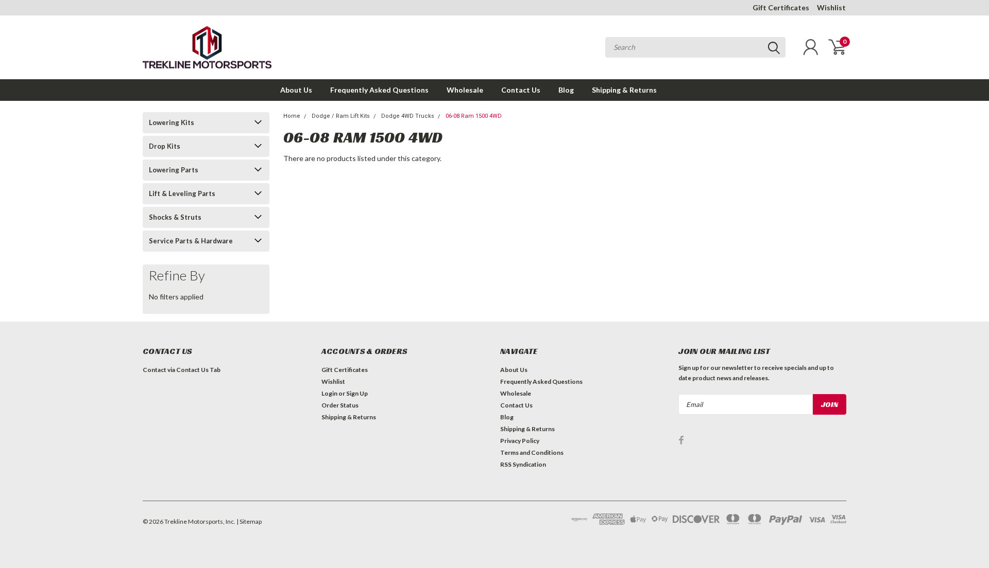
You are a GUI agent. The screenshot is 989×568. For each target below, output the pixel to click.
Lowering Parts (173, 170)
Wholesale (465, 89)
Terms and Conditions (532, 452)
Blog (566, 89)
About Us (296, 89)
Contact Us (520, 89)
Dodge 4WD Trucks (407, 116)
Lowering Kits (171, 122)
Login (329, 393)
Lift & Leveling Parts (182, 193)
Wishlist (831, 7)
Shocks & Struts (175, 217)
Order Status (340, 405)
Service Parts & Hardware (191, 241)
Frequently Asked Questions (379, 89)
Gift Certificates (781, 7)
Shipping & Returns (624, 89)
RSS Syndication (523, 464)
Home (291, 116)
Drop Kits (164, 146)
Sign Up (357, 393)
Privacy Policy (519, 441)
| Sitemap (249, 521)
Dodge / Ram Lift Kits (341, 116)
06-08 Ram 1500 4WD (474, 116)
